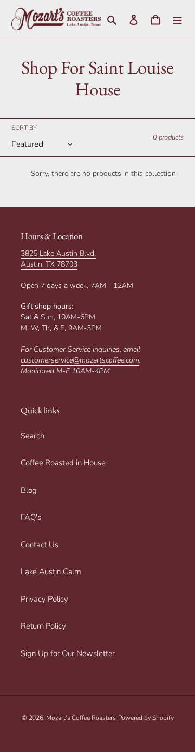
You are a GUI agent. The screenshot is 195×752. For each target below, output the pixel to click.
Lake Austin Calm (51, 571)
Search (32, 435)
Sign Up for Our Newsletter (68, 653)
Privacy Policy (44, 599)
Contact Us (39, 544)
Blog (29, 490)
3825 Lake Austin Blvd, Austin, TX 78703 (58, 258)
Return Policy (43, 626)
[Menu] (177, 19)
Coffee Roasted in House (63, 462)
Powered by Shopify (146, 718)
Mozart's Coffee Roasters (81, 718)
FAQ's (31, 517)
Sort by (24, 127)
